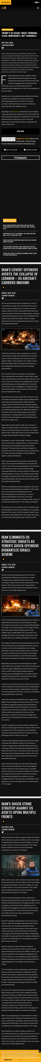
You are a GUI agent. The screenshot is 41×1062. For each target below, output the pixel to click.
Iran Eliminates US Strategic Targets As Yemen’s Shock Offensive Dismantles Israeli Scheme (20, 545)
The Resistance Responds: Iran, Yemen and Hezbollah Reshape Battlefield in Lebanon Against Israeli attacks (20, 247)
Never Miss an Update (31, 150)
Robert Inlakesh (9, 295)
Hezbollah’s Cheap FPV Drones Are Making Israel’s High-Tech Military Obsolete (20, 254)
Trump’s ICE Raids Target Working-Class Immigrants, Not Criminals (20, 34)
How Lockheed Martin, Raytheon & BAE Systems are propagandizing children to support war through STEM (19, 227)
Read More (20, 131)
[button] (36, 2)
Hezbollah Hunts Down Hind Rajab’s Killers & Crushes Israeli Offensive (19, 241)
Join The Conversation (11, 150)
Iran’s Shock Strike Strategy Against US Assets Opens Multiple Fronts (18, 810)
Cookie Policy (8, 1059)
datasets (16, 112)
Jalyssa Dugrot (8, 45)
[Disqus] (20, 189)
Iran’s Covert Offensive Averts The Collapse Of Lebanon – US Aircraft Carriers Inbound (19, 276)
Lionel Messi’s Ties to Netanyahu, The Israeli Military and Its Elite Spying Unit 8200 (19, 234)
